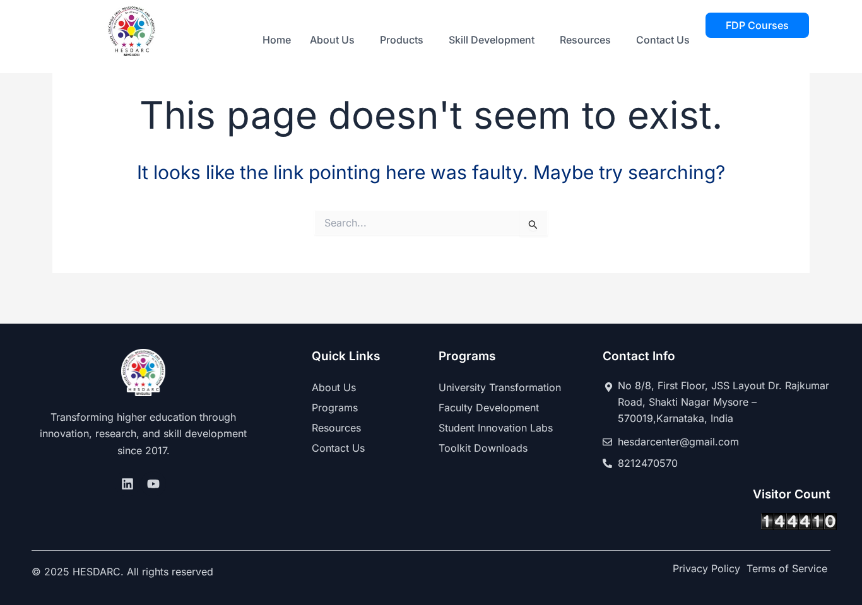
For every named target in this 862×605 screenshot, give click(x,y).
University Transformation (500, 387)
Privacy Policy (706, 568)
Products (401, 39)
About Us (332, 39)
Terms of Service (787, 568)
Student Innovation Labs (496, 427)
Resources (585, 39)
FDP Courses (757, 25)
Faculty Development (489, 407)
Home (277, 39)
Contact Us (663, 39)
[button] (335, 40)
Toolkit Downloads (483, 448)
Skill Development (491, 39)
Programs (335, 407)
